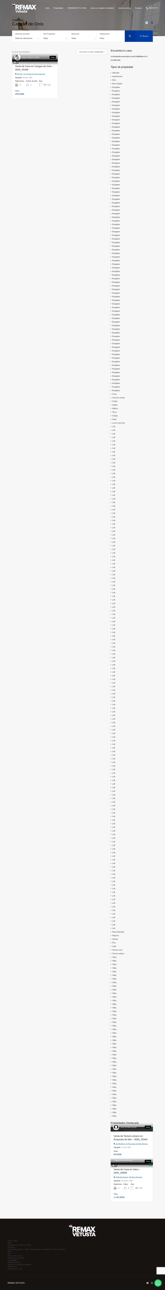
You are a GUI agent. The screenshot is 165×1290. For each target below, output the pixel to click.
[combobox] (26, 39)
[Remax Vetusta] (24, 13)
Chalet (114, 401)
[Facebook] (147, 1283)
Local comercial (118, 423)
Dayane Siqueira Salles (30, 57)
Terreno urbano (118, 953)
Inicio (47, 8)
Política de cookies (15, 1256)
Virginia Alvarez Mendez (123, 1160)
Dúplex (115, 405)
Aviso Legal (12, 1241)
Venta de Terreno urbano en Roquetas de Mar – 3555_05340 (130, 1138)
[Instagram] (152, 1283)
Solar (114, 946)
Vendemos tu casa (15, 1269)
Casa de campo (118, 398)
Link (9, 1254)
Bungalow (116, 87)
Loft (113, 426)
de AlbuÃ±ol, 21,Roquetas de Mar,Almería (131, 1144)
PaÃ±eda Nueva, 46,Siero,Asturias (128, 1177)
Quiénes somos (124, 8)
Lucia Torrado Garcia (128, 1127)
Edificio (115, 408)
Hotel (114, 419)
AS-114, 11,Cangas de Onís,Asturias (31, 74)
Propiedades (58, 8)
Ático (114, 80)
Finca (114, 412)
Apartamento (117, 76)
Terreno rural (117, 950)
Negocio (115, 935)
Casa (114, 394)
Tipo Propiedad (49, 34)
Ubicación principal (22, 34)
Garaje (115, 416)
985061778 (153, 8)
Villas (114, 957)
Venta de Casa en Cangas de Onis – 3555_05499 (34, 68)
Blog (9, 1243)
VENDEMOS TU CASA (77, 8)
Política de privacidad (16, 1258)
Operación (75, 34)
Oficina (115, 939)
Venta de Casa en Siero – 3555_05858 (127, 1171)
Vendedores (12, 1267)
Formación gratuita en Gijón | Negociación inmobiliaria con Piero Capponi (36, 1249)
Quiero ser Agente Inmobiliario (102, 8)
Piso (114, 943)
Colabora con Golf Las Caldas (19, 1245)
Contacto (138, 8)
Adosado (115, 73)
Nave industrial (118, 932)
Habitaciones (105, 34)
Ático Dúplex (117, 84)
